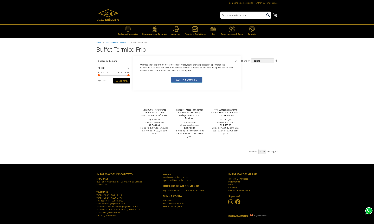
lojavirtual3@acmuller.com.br (177, 180)
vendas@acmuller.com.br (175, 177)
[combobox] (245, 15)
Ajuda (188, 70)
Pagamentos (234, 181)
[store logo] (108, 15)
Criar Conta (272, 2)
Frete (230, 184)
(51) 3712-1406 (108, 215)
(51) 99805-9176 (117, 203)
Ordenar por (243, 60)
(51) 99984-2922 (115, 200)
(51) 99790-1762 (130, 206)
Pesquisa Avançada (172, 206)
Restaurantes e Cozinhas (116, 42)
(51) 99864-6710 (114, 194)
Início (98, 42)
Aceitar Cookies (186, 79)
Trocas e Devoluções (238, 178)
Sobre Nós (168, 200)
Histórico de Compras (173, 203)
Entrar (259, 2)
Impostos (232, 187)
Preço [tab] (101, 68)
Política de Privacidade (239, 190)
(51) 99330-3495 (114, 197)
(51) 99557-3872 (114, 212)
